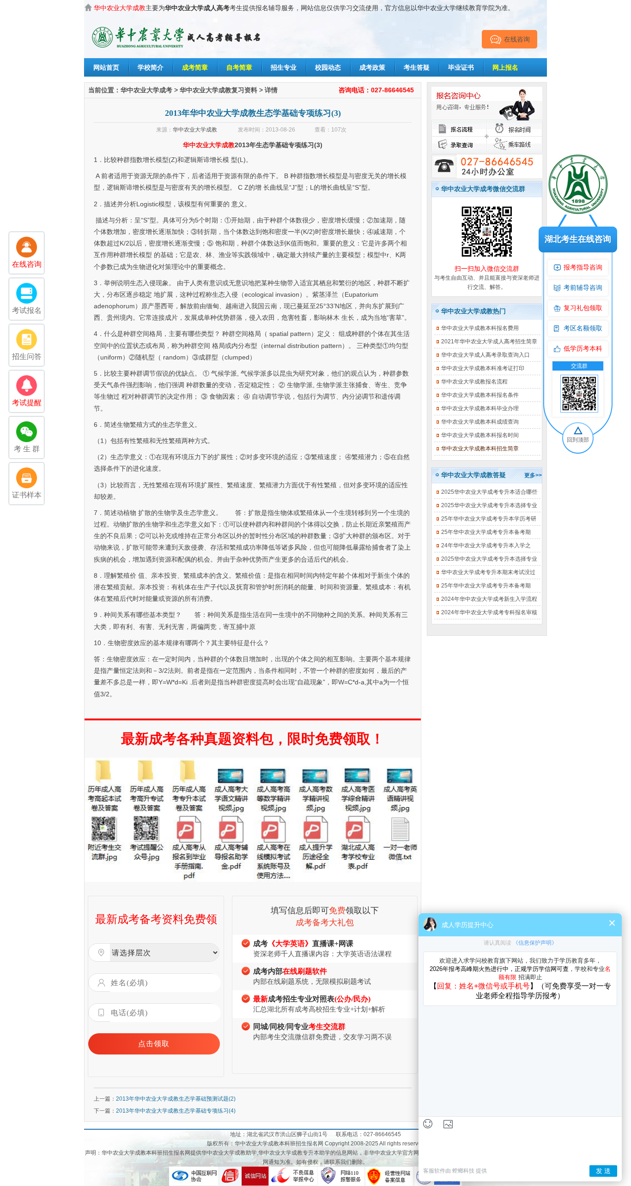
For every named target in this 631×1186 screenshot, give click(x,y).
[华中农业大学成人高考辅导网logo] (177, 27)
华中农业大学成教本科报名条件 (480, 395)
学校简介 (151, 67)
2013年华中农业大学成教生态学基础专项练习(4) (176, 1111)
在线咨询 (517, 39)
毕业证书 (461, 67)
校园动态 (328, 67)
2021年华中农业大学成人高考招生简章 (489, 341)
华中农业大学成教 (195, 129)
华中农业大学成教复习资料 (218, 90)
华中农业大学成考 (146, 90)
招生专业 (284, 67)
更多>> (533, 475)
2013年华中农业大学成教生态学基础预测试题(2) (176, 1099)
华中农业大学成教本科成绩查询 (480, 422)
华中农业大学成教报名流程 (474, 381)
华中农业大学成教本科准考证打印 (482, 368)
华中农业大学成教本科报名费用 (480, 328)
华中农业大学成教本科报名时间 (480, 435)
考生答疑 (417, 67)
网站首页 (106, 67)
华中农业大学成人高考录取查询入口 (485, 355)
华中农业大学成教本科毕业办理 (480, 408)
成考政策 (372, 67)
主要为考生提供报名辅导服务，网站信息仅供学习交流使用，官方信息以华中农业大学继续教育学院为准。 (304, 8)
